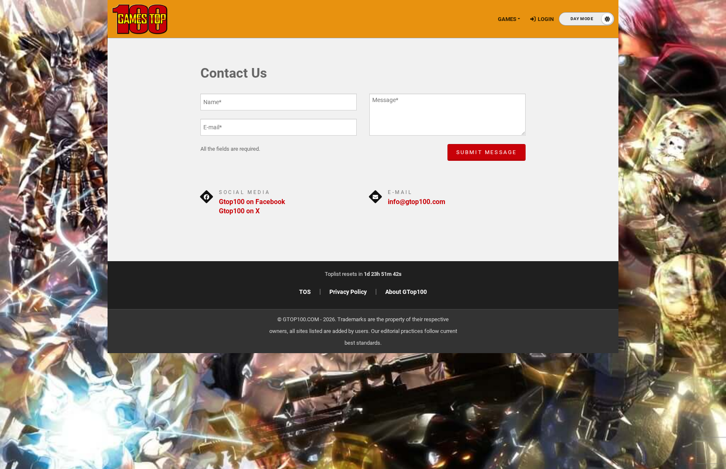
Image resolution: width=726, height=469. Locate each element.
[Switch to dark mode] (586, 19)
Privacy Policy (348, 291)
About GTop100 (406, 291)
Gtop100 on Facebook (252, 202)
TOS (305, 291)
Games (507, 19)
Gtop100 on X (239, 211)
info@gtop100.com (416, 202)
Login (546, 19)
